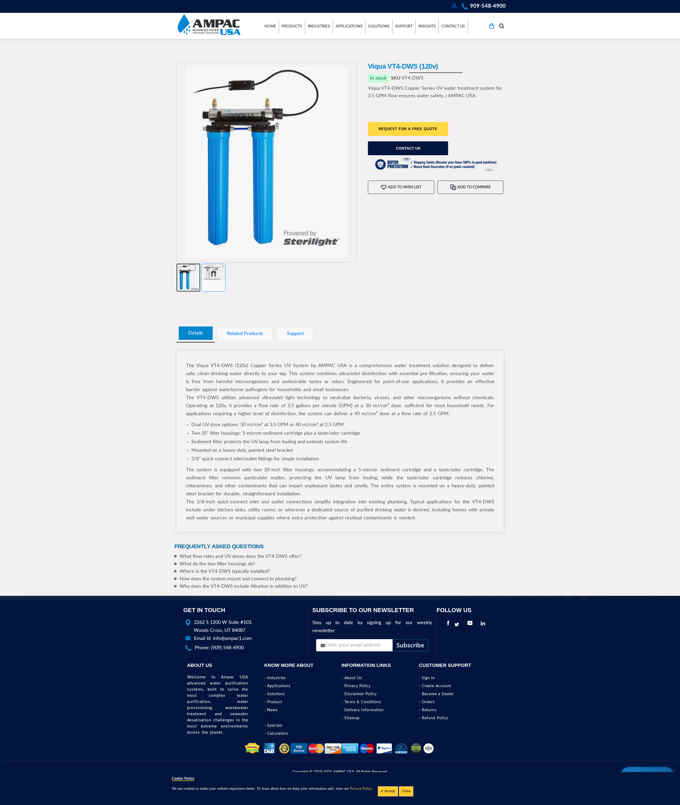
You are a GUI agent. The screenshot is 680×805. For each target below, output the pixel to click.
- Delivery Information (362, 710)
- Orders (427, 702)
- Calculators (276, 734)
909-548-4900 (488, 6)
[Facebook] (448, 624)
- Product (273, 702)
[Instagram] (491, 624)
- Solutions (274, 694)
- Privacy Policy (356, 686)
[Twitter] (458, 624)
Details (195, 333)
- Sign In (427, 678)
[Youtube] (471, 624)
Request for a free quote (408, 129)
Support (295, 333)
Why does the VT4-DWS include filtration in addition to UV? (244, 586)
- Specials (273, 726)
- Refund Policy (433, 718)
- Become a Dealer (436, 694)
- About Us (351, 678)
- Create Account (435, 686)
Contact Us (408, 148)
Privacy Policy (361, 789)
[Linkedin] (484, 624)
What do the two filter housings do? (217, 564)
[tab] (196, 333)
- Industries (275, 678)
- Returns (428, 710)
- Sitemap (350, 718)
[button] (188, 277)
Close (406, 791)
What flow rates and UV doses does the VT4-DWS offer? (240, 556)
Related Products (245, 333)
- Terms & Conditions (361, 702)
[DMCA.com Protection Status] (252, 748)
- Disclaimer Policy (359, 694)
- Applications (277, 686)
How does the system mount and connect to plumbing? (238, 579)
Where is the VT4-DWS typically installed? (225, 571)
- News (271, 710)
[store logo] (207, 26)
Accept (389, 791)
